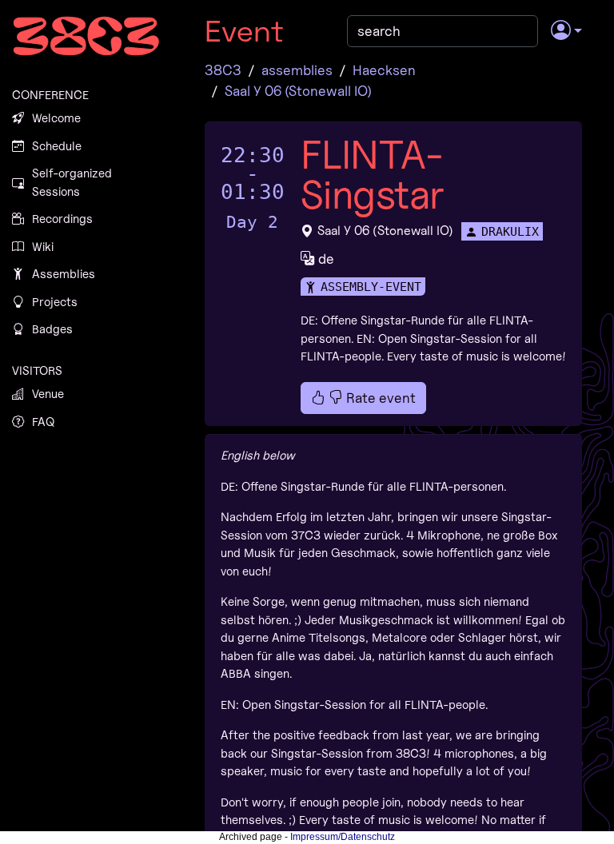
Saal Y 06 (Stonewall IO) (298, 90)
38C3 (223, 70)
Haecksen (384, 70)
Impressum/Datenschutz (342, 836)
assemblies (297, 70)
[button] (566, 31)
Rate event (379, 397)
